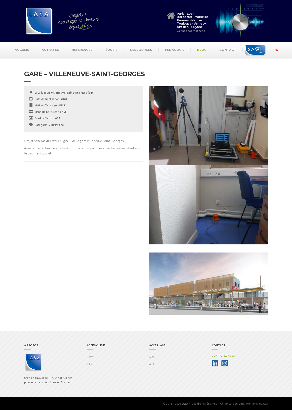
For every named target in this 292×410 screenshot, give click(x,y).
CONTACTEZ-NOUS (223, 355)
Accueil (22, 50)
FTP (89, 364)
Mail (151, 357)
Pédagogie (174, 50)
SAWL (90, 357)
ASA (151, 364)
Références (82, 50)
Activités (50, 50)
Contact (227, 50)
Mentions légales (257, 404)
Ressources (141, 50)
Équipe (111, 50)
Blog (201, 50)
